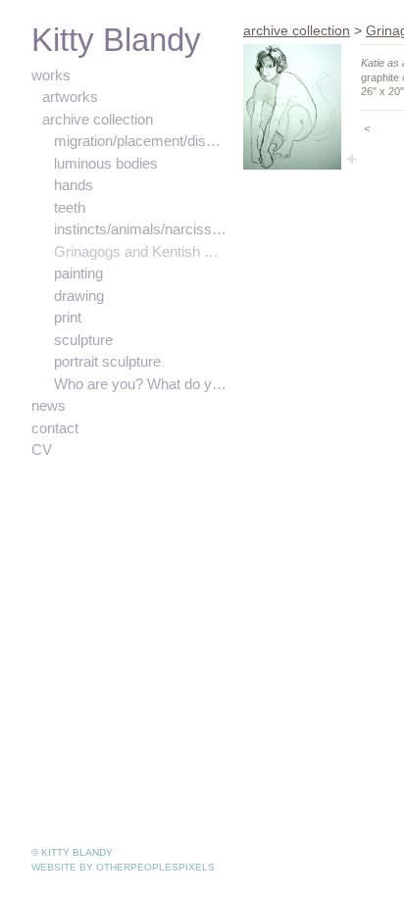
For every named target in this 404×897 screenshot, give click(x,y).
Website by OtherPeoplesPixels (123, 867)
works (51, 75)
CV (40, 450)
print (69, 317)
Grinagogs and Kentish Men (141, 252)
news (49, 406)
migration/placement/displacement (141, 141)
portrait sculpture (113, 362)
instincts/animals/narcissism (141, 229)
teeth (72, 208)
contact (55, 428)
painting (80, 273)
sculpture (86, 340)
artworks (71, 97)
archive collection (99, 119)
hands (75, 185)
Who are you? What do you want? (141, 384)
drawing (80, 296)
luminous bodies (110, 164)
